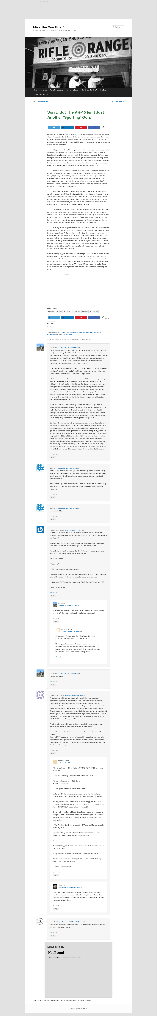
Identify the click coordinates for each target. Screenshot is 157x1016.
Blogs (63, 332)
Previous (114, 101)
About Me (44, 90)
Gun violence (87, 332)
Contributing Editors (72, 90)
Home (35, 90)
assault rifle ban (77, 332)
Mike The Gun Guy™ (48, 27)
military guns (95, 332)
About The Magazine (56, 90)
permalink (69, 334)
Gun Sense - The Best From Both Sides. (94, 90)
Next (121, 101)
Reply (53, 457)
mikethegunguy (52, 334)
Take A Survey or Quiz (41, 94)
